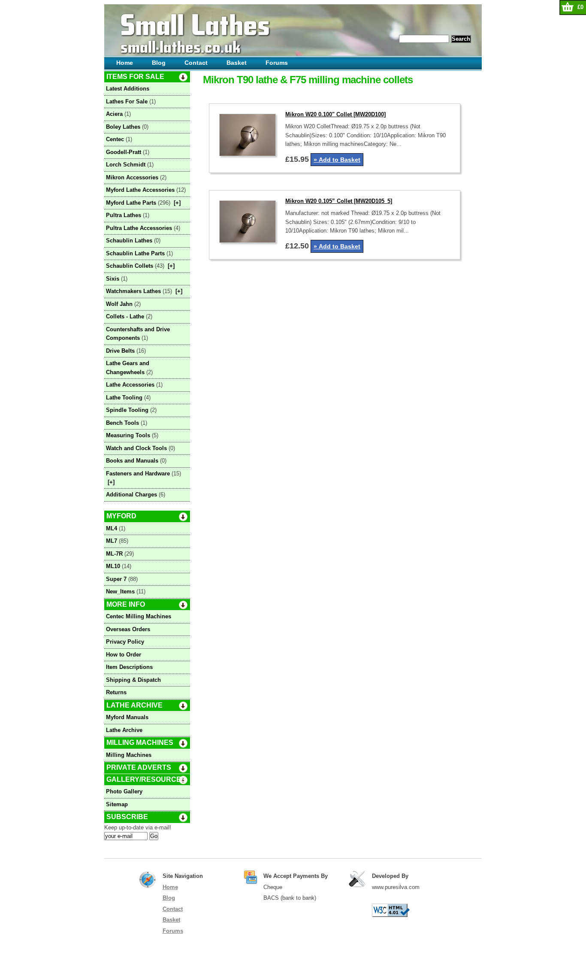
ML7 (111, 541)
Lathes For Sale (127, 101)
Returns (116, 692)
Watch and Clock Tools (136, 448)
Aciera (114, 114)
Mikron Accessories (132, 177)
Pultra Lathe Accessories (139, 228)
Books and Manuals (132, 460)
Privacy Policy (125, 641)
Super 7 (116, 579)
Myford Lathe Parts (131, 203)
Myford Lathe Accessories (140, 190)
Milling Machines (128, 755)
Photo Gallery (124, 791)
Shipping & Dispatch (133, 680)
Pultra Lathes (123, 215)
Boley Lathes (123, 127)
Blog (159, 62)
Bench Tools (122, 423)
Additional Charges (131, 494)
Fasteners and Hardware (138, 473)
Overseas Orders (128, 629)
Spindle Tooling (127, 410)
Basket (237, 62)
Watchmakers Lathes (133, 291)
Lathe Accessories (130, 384)
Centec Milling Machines (138, 616)
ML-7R (114, 554)
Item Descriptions (129, 667)
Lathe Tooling (124, 397)
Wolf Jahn (119, 304)
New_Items (120, 591)
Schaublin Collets (129, 266)
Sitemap (117, 804)
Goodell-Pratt (123, 152)
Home (124, 62)
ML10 (113, 566)
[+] (177, 203)
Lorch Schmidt (125, 164)
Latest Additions (127, 88)
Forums (277, 62)
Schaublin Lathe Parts (135, 253)
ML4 (111, 528)
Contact (196, 62)
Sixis (112, 278)
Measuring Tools (128, 435)
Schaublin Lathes (129, 240)
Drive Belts (120, 351)
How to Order (123, 654)
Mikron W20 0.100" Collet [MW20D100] (335, 114)
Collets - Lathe (125, 316)
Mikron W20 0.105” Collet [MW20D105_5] (338, 201)
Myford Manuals (127, 717)
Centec (115, 139)
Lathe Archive (124, 730)
